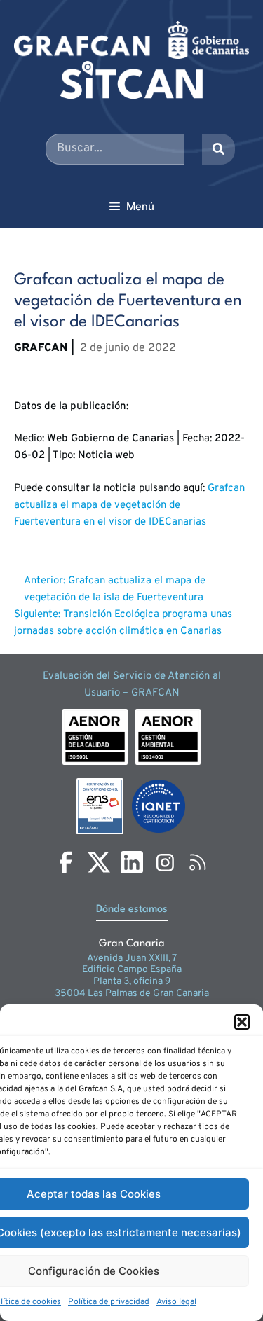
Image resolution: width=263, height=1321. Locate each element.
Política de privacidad (108, 1302)
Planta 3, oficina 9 (131, 982)
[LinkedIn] (132, 862)
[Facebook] (66, 862)
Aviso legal (176, 1302)
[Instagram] (165, 862)
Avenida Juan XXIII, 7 (132, 958)
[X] (99, 862)
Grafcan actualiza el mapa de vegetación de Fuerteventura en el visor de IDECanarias (129, 505)
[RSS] (198, 862)
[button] (242, 1022)
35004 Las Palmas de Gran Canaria (132, 994)
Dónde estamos (132, 909)
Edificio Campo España (132, 970)
